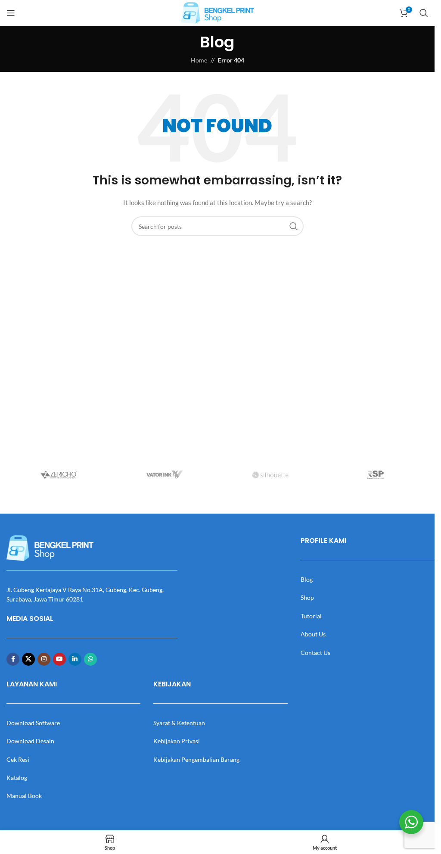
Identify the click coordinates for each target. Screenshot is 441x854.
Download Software (33, 722)
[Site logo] (217, 12)
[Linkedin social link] (74, 659)
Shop (307, 597)
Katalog (16, 777)
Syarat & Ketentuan (179, 722)
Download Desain (30, 741)
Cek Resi (17, 759)
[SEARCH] (294, 226)
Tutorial (311, 616)
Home (199, 60)
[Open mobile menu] (10, 13)
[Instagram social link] (43, 659)
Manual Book (24, 795)
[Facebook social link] (12, 659)
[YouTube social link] (59, 659)
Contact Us (315, 652)
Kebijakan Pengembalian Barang (196, 759)
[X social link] (28, 659)
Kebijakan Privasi (176, 741)
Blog (307, 579)
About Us (313, 634)
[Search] (423, 13)
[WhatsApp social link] (90, 659)
